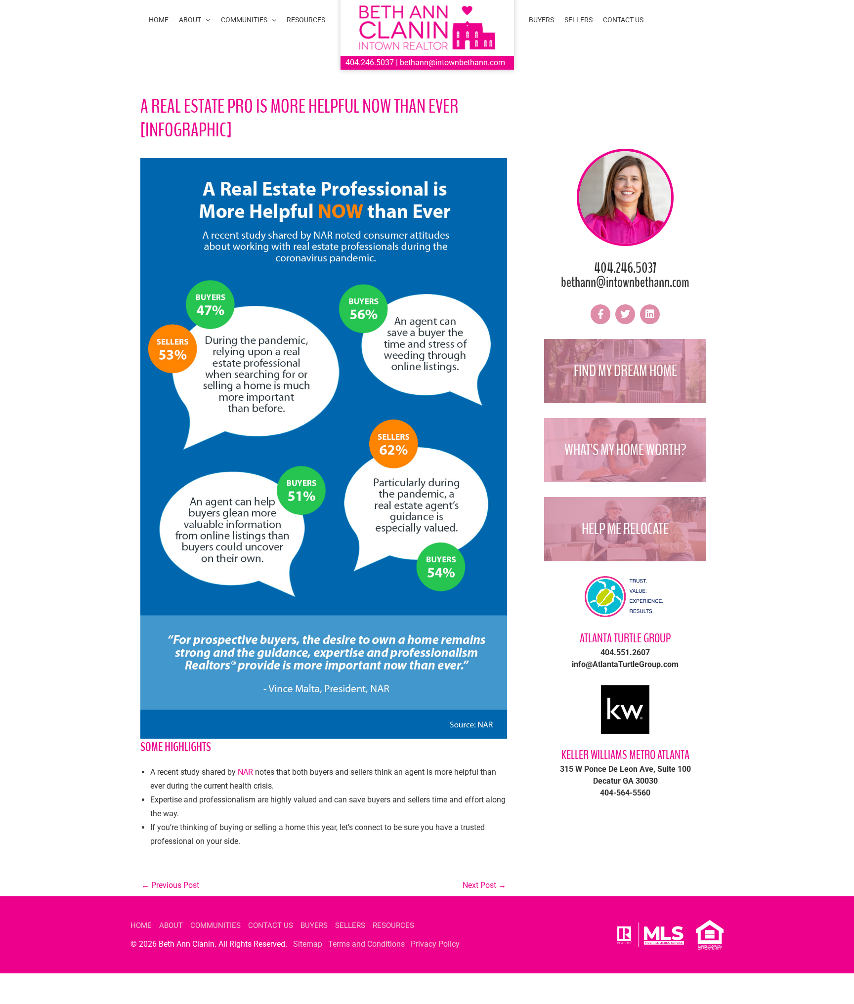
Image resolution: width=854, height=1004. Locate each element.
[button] (205, 19)
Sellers (350, 925)
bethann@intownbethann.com (452, 62)
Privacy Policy (435, 944)
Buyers (314, 925)
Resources (393, 925)
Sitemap (307, 944)
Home (141, 925)
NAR (245, 772)
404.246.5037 (369, 62)
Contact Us (270, 925)
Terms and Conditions (366, 944)
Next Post (484, 885)
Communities (215, 925)
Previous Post (170, 885)
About (171, 925)
